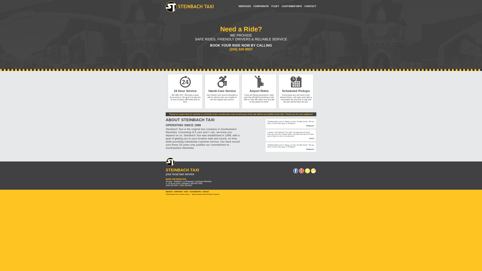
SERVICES (245, 6)
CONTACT (310, 6)
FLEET (275, 6)
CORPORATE (261, 6)
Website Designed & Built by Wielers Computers (206, 194)
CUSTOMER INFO (292, 6)
